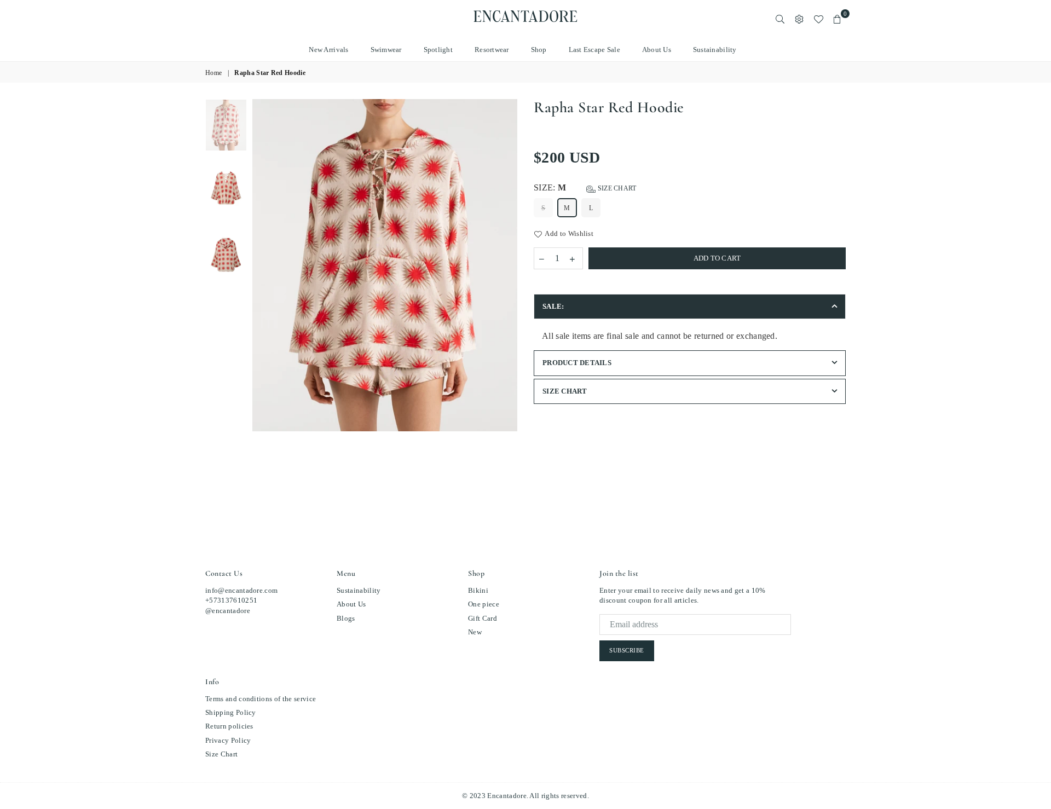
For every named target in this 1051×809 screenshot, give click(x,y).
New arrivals (328, 49)
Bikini (478, 590)
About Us (656, 49)
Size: (585, 187)
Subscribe (626, 650)
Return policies (229, 726)
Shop (539, 49)
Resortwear (492, 49)
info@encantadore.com (241, 590)
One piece (483, 604)
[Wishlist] (818, 19)
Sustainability (715, 49)
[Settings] (799, 19)
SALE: (553, 306)
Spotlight (438, 49)
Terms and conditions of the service (260, 699)
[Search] (780, 19)
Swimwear (386, 49)
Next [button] (507, 298)
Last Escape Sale (594, 49)
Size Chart (616, 188)
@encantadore (227, 610)
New (475, 632)
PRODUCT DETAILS (576, 363)
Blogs (346, 618)
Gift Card (482, 618)
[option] (385, 265)
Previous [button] (262, 298)
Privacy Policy (228, 740)
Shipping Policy (230, 712)
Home (213, 73)
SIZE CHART (564, 391)
